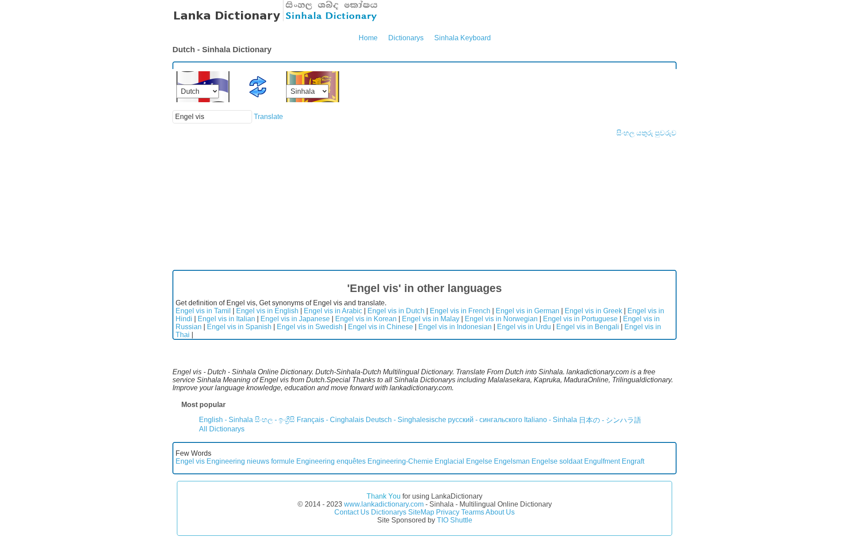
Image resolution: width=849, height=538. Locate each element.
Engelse (479, 461)
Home (368, 38)
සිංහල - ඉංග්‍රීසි (275, 419)
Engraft (633, 461)
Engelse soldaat (557, 461)
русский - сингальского (485, 419)
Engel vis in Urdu (524, 326)
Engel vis (190, 461)
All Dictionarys (222, 429)
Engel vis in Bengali (587, 326)
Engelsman (512, 461)
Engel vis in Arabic (333, 311)
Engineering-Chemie (400, 461)
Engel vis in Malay (430, 319)
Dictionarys (406, 38)
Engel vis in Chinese (380, 326)
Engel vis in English (267, 311)
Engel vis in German (527, 311)
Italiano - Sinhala (550, 419)
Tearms (472, 512)
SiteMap (421, 512)
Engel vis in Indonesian (455, 326)
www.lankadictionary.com (384, 504)
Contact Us (351, 512)
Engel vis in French (460, 311)
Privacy (447, 512)
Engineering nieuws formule (250, 461)
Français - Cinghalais (330, 419)
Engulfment (602, 461)
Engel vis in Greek (593, 311)
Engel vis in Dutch (395, 311)
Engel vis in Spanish (239, 326)
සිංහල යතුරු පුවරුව (646, 133)
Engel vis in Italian (226, 319)
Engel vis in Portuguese (580, 319)
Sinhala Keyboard (462, 38)
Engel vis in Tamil (203, 311)
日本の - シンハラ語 (610, 420)
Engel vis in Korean (366, 319)
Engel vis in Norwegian (501, 319)
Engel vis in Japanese (295, 319)
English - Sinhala (226, 419)
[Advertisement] (424, 203)
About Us (500, 512)
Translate (268, 116)
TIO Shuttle (454, 520)
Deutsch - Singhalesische (406, 419)
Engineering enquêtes (331, 461)
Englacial (449, 461)
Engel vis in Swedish (310, 326)
